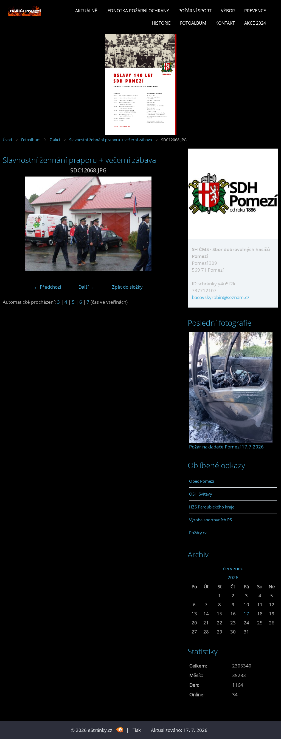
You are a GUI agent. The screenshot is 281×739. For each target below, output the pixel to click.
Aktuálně (86, 11)
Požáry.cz (198, 532)
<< (194, 568)
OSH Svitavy (200, 494)
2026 (232, 577)
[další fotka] (165, 224)
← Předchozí (47, 287)
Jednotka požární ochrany (137, 11)
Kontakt (225, 23)
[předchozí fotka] (11, 224)
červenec (233, 568)
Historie (161, 23)
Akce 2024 (255, 23)
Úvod (7, 139)
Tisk (137, 730)
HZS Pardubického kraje (211, 507)
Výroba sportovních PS (210, 519)
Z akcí (55, 139)
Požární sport (195, 11)
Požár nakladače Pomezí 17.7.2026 (226, 447)
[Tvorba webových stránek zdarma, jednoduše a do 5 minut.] (119, 729)
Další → (86, 287)
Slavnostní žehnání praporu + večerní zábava (110, 139)
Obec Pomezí (201, 481)
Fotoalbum (193, 23)
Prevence (255, 11)
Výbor (228, 11)
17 (246, 613)
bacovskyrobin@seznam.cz (220, 297)
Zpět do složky (127, 287)
